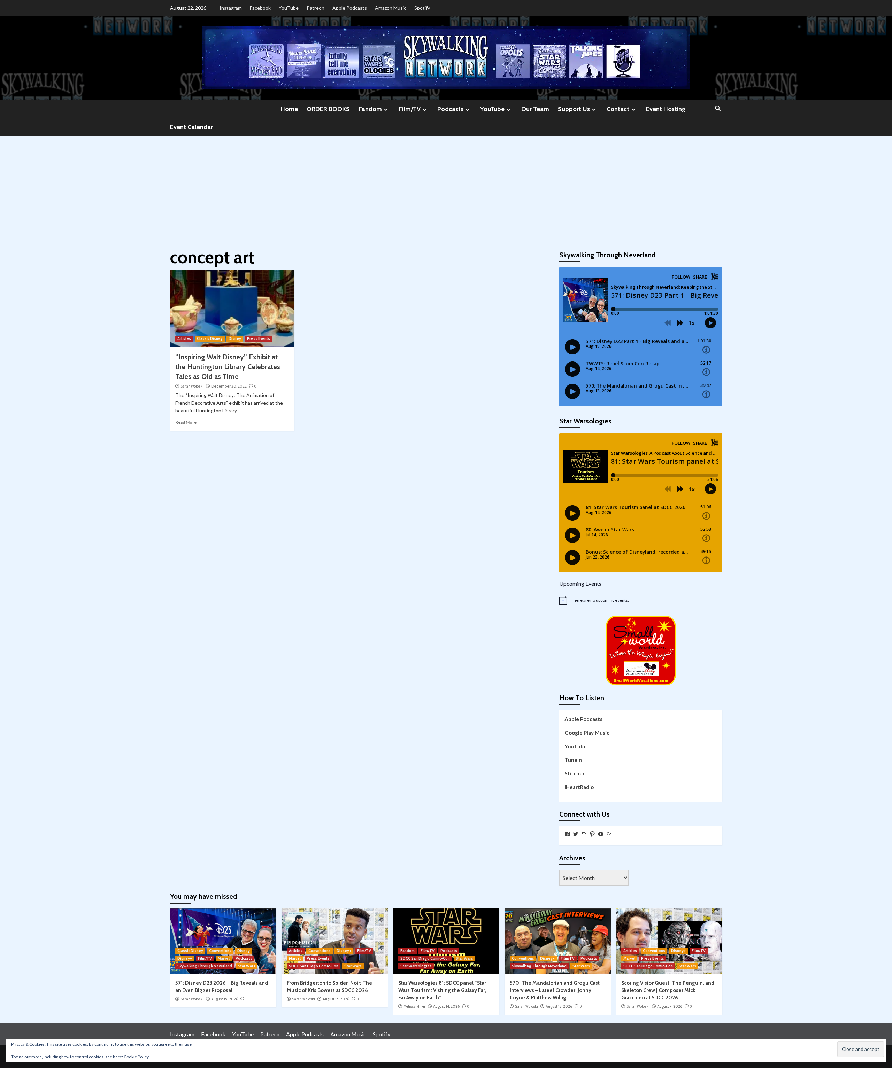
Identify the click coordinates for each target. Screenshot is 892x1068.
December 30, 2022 (229, 386)
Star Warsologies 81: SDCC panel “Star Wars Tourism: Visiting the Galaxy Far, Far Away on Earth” (442, 990)
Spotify (422, 8)
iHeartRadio (579, 787)
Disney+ (184, 958)
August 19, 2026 (224, 999)
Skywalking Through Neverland (204, 966)
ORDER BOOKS (328, 109)
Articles (184, 338)
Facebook (260, 8)
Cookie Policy (136, 1056)
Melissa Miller (414, 1006)
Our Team (535, 109)
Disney (235, 338)
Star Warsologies (416, 966)
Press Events (258, 338)
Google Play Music (586, 733)
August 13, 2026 (559, 1006)
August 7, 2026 (669, 1006)
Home (289, 109)
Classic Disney (210, 338)
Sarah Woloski (191, 386)
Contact (618, 109)
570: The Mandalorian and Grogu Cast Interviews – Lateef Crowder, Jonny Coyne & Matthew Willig (555, 990)
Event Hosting (665, 109)
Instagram (231, 8)
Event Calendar (191, 127)
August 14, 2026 (446, 1006)
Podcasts (450, 109)
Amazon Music (390, 8)
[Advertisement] (446, 188)
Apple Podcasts (349, 8)
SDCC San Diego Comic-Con (313, 966)
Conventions (220, 950)
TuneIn (573, 760)
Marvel (224, 958)
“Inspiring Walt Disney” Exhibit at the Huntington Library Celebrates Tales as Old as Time (227, 367)
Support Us (574, 109)
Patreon (315, 8)
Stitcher (574, 773)
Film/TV (410, 109)
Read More (186, 422)
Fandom (370, 109)
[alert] (640, 600)
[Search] (718, 109)
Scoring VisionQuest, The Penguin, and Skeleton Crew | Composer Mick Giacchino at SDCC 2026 (667, 990)
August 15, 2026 (336, 999)
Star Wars (246, 966)
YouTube (289, 8)
